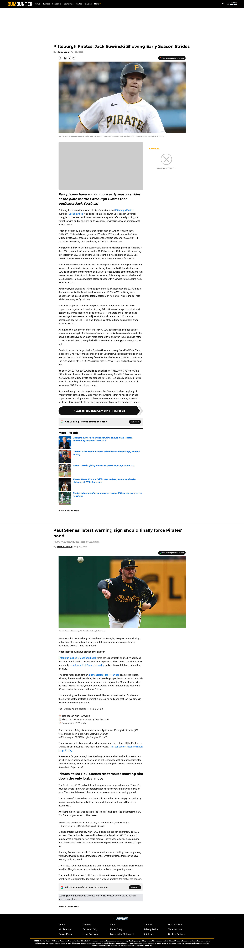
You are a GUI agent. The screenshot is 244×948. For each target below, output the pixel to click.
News (37, 4)
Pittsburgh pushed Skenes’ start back (77, 658)
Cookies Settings (176, 934)
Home (61, 510)
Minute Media (44, 941)
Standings (68, 4)
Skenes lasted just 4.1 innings (104, 674)
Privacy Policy (151, 929)
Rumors (46, 4)
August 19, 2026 (99, 737)
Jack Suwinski (76, 213)
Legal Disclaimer (90, 934)
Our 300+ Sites (175, 924)
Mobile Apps (65, 929)
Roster (79, 4)
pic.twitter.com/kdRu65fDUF (94, 733)
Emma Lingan (64, 546)
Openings (87, 924)
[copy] (74, 58)
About (62, 924)
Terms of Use (175, 929)
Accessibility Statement (122, 934)
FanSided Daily (90, 929)
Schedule (56, 4)
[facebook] (223, 4)
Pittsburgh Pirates (124, 210)
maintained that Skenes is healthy (87, 665)
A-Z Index (149, 934)
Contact (148, 924)
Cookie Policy (65, 934)
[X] (228, 4)
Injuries (88, 4)
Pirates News (73, 510)
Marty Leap (63, 52)
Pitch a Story (116, 929)
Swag (112, 924)
